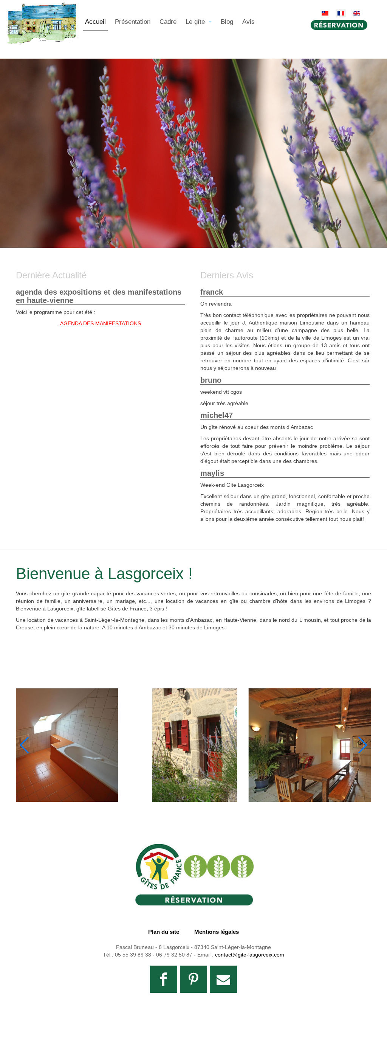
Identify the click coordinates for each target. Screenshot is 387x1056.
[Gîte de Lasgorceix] (42, 12)
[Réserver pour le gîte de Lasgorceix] (341, 25)
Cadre (167, 21)
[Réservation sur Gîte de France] (193, 874)
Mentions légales (216, 932)
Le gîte (196, 21)
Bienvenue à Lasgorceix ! (104, 573)
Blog (227, 21)
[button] (362, 745)
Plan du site (163, 932)
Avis (248, 21)
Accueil (95, 21)
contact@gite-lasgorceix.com (249, 955)
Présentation (132, 21)
